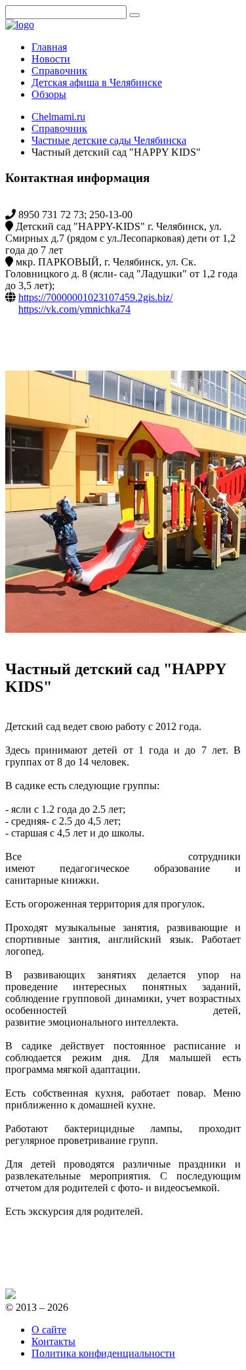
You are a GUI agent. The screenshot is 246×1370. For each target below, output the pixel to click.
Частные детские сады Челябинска (108, 140)
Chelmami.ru (58, 116)
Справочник (59, 128)
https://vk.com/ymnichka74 (74, 309)
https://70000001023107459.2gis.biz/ (95, 297)
